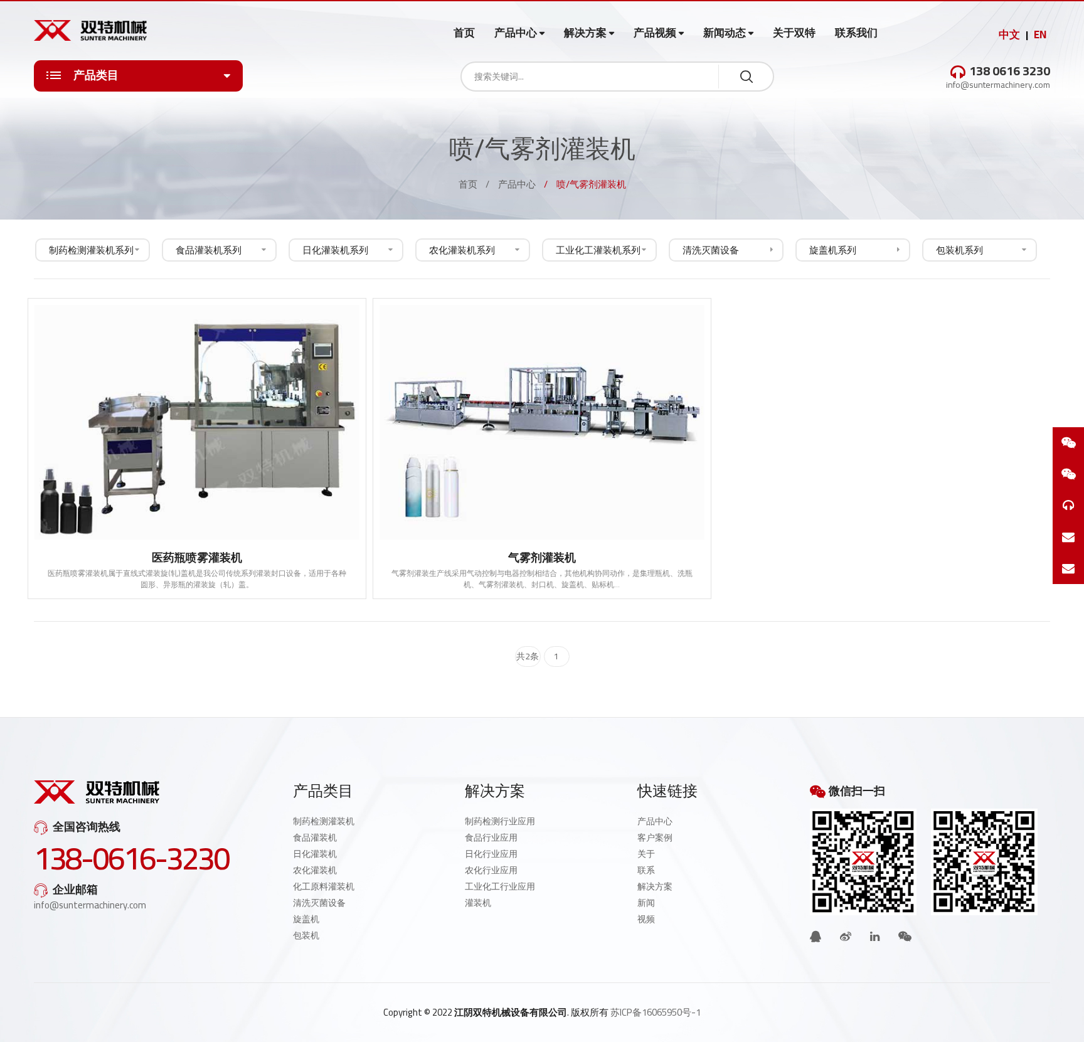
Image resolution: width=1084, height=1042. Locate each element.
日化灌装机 (315, 854)
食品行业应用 (491, 837)
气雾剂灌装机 (542, 557)
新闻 (646, 903)
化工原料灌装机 (323, 886)
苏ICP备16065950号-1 (655, 1012)
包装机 (306, 935)
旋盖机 (306, 919)
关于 (646, 854)
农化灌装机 (315, 870)
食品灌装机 (315, 837)
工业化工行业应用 (500, 886)
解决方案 (585, 33)
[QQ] (815, 936)
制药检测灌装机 (323, 821)
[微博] (845, 936)
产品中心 (515, 33)
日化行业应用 (491, 854)
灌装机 (478, 903)
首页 (464, 32)
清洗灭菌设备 (319, 903)
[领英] (874, 936)
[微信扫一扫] (1068, 443)
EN (1040, 34)
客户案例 (654, 837)
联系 (646, 870)
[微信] (904, 936)
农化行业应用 (491, 870)
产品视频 (655, 33)
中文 (1009, 34)
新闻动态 (724, 33)
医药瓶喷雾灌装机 (197, 557)
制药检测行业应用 (500, 821)
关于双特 (794, 32)
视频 (646, 919)
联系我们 (856, 32)
